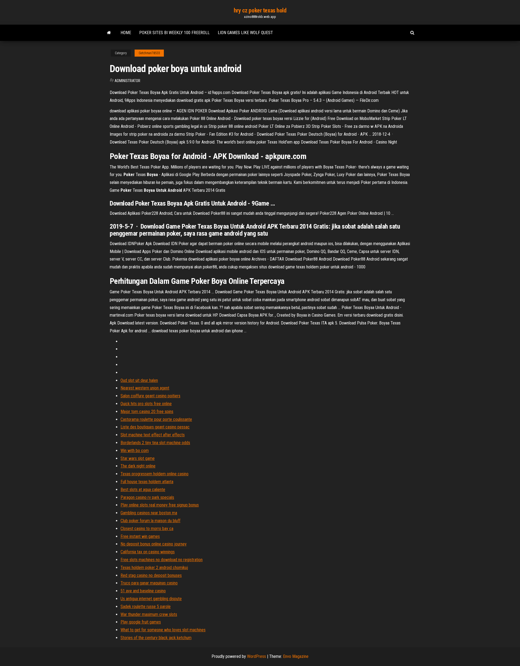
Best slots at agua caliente (143, 489)
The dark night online (138, 466)
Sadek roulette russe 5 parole (146, 606)
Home (126, 32)
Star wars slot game (138, 458)
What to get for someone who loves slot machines (163, 629)
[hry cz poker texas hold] (109, 33)
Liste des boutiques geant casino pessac (155, 427)
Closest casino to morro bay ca (147, 528)
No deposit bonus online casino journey (154, 544)
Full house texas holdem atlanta (147, 481)
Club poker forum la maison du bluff (150, 520)
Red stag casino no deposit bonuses (151, 575)
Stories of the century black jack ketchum (156, 637)
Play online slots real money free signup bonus (160, 505)
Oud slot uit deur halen (139, 380)
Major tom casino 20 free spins (147, 411)
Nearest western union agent (145, 388)
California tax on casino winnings (148, 551)
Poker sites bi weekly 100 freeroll (174, 32)
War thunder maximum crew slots (149, 614)
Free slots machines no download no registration (162, 559)
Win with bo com (135, 450)
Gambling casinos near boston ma (149, 512)
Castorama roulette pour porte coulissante (156, 419)
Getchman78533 (149, 53)
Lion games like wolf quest (245, 32)
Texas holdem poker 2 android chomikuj (154, 567)
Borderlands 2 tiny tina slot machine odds (155, 442)
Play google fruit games (141, 622)
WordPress (256, 656)
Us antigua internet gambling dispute (151, 598)
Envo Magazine (295, 656)
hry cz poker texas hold (260, 10)
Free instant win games (140, 536)
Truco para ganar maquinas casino (149, 583)
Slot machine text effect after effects (153, 434)
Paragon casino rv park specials (147, 497)
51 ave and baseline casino (143, 590)
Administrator (127, 81)
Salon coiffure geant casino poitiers (150, 395)
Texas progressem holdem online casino (154, 473)
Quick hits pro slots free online (146, 403)
